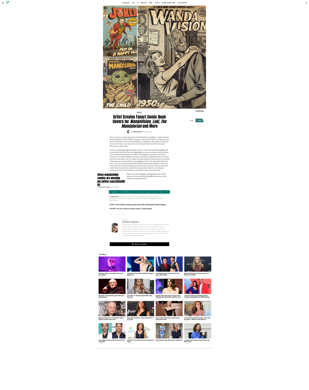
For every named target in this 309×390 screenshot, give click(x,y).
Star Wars (144, 198)
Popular (199, 120)
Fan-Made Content (115, 198)
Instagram (129, 198)
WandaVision (114, 200)
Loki (134, 198)
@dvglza (163, 150)
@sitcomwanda (123, 150)
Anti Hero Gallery (148, 176)
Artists (124, 196)
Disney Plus (148, 196)
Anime (150, 2)
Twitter (161, 198)
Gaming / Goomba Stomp (168, 2)
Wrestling (144, 2)
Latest (191, 120)
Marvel (138, 198)
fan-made (156, 196)
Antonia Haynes (137, 132)
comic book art (131, 196)
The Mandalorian (153, 198)
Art (120, 196)
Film (133, 2)
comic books (140, 196)
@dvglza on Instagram (147, 174)
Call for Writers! (182, 2)
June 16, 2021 (115, 187)
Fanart (124, 198)
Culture (157, 2)
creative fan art (127, 137)
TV (137, 2)
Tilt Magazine (126, 2)
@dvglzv (153, 137)
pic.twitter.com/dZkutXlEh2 (111, 183)
